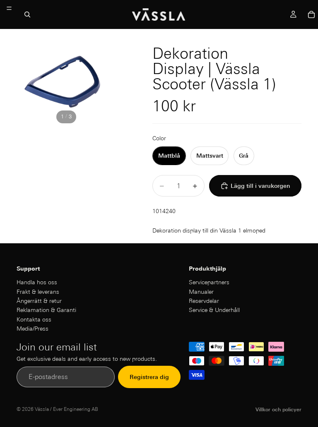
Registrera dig (149, 377)
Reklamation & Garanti (46, 310)
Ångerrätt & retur (39, 300)
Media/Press (32, 328)
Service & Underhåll (214, 310)
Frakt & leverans (38, 291)
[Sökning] (27, 14)
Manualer (201, 291)
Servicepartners (209, 282)
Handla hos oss (37, 282)
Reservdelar (204, 300)
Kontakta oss (34, 319)
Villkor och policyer (278, 409)
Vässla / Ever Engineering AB (66, 409)
